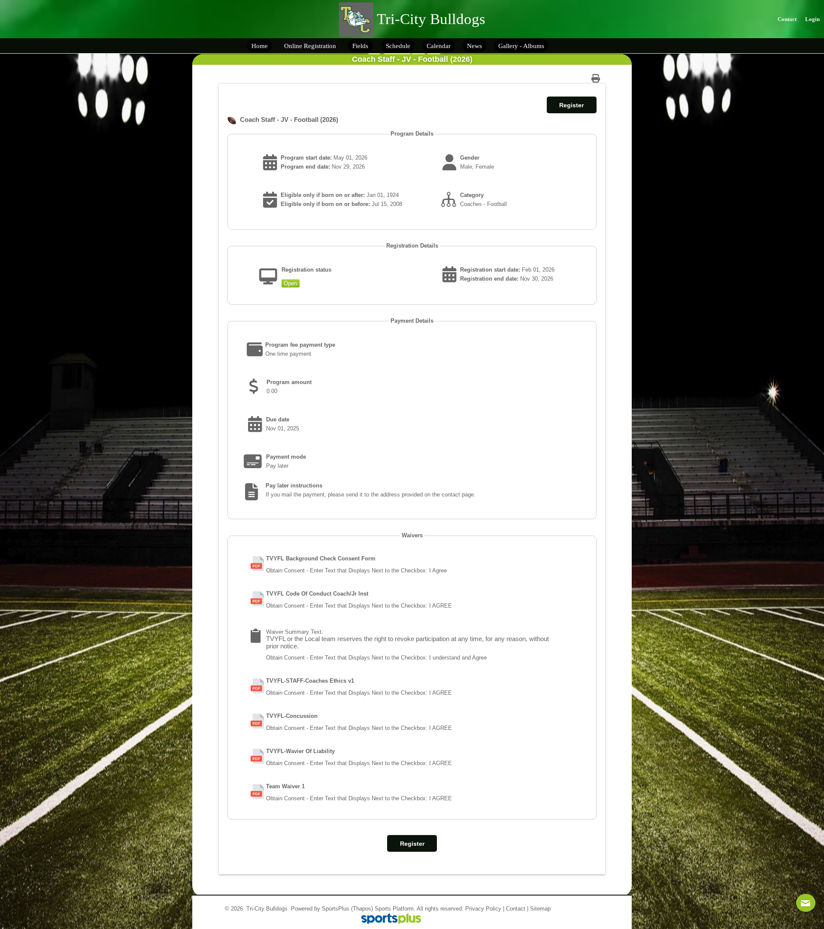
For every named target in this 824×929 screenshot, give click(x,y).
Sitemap (540, 908)
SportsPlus (335, 908)
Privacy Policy (483, 908)
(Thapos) (362, 908)
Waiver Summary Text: (294, 632)
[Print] (598, 78)
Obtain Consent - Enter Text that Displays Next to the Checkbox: (346, 570)
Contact (515, 908)
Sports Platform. (395, 908)
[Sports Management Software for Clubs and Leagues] (387, 919)
